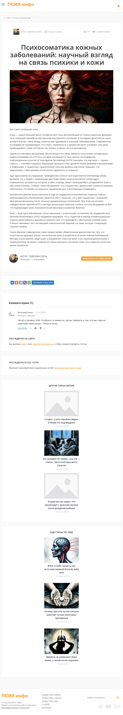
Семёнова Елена (34, 32)
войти (24, 344)
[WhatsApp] (29, 282)
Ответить (22, 328)
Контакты (46, 708)
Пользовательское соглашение (15, 707)
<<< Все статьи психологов (17, 17)
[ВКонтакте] (12, 282)
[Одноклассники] (16, 282)
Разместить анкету (51, 695)
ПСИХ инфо (21, 4)
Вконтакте (69, 367)
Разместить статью (52, 698)
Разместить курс (50, 701)
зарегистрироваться (43, 344)
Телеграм (58, 367)
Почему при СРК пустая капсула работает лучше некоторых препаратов (61, 614)
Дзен (78, 367)
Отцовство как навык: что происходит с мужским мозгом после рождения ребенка (61, 505)
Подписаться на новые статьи (97, 258)
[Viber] (25, 282)
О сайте (46, 704)
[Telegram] (20, 282)
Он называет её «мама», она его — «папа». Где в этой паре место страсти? (61, 462)
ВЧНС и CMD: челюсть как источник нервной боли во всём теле (61, 569)
